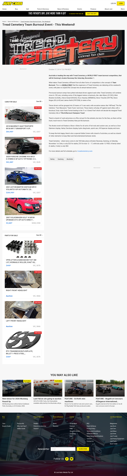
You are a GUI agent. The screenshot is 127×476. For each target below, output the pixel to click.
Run (71, 436)
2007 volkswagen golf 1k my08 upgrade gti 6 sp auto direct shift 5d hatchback (20, 219)
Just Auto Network (116, 417)
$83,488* (9, 162)
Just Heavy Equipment (117, 438)
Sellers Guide (21, 428)
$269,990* (10, 193)
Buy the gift (92, 13)
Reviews (55, 426)
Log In (113, 3)
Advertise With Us (92, 433)
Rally (71, 428)
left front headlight (16, 321)
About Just (108, 9)
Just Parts (113, 441)
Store (123, 9)
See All (38, 101)
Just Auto (113, 426)
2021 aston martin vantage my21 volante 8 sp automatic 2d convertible (21, 189)
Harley (52, 159)
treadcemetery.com (84, 151)
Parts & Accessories (40, 426)
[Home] (12, 3)
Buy (16, 9)
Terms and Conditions (93, 431)
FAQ (88, 423)
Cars (3, 423)
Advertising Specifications (95, 436)
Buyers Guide (6, 426)
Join (121, 3)
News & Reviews (63, 9)
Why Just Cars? (22, 426)
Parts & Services (43, 9)
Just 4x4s (113, 433)
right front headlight (16, 290)
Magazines (113, 423)
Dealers (36, 423)
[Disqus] (85, 224)
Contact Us (90, 441)
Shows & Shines (75, 431)
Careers (89, 438)
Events (79, 9)
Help (88, 417)
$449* (8, 265)
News (55, 423)
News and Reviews (13, 21)
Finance (93, 9)
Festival (72, 426)
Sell (27, 9)
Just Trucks (113, 436)
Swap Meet (73, 423)
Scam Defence (91, 426)
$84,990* (9, 132)
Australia (70, 159)
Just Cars (113, 428)
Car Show (73, 433)
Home (4, 9)
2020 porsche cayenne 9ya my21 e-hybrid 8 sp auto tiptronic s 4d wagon (21, 159)
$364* (8, 357)
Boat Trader (113, 444)
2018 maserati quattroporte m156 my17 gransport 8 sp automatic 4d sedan (19, 128)
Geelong (61, 159)
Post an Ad (20, 423)
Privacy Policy (91, 428)
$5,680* (9, 223)
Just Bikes (113, 431)
